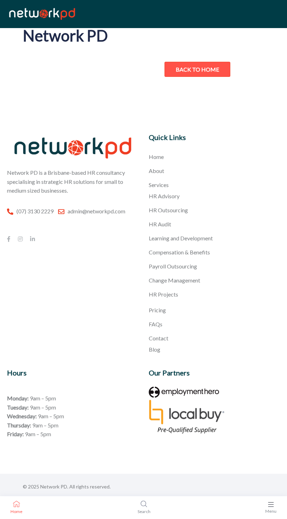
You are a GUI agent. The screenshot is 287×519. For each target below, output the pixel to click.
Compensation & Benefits (179, 252)
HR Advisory (164, 196)
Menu (270, 511)
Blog (154, 349)
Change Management (174, 280)
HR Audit (160, 224)
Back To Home (197, 69)
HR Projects (163, 294)
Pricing (157, 310)
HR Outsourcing (168, 210)
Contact (158, 338)
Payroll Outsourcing (173, 266)
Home (156, 156)
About (156, 170)
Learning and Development (181, 238)
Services (159, 184)
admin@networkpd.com (96, 211)
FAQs (155, 324)
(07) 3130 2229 (35, 211)
